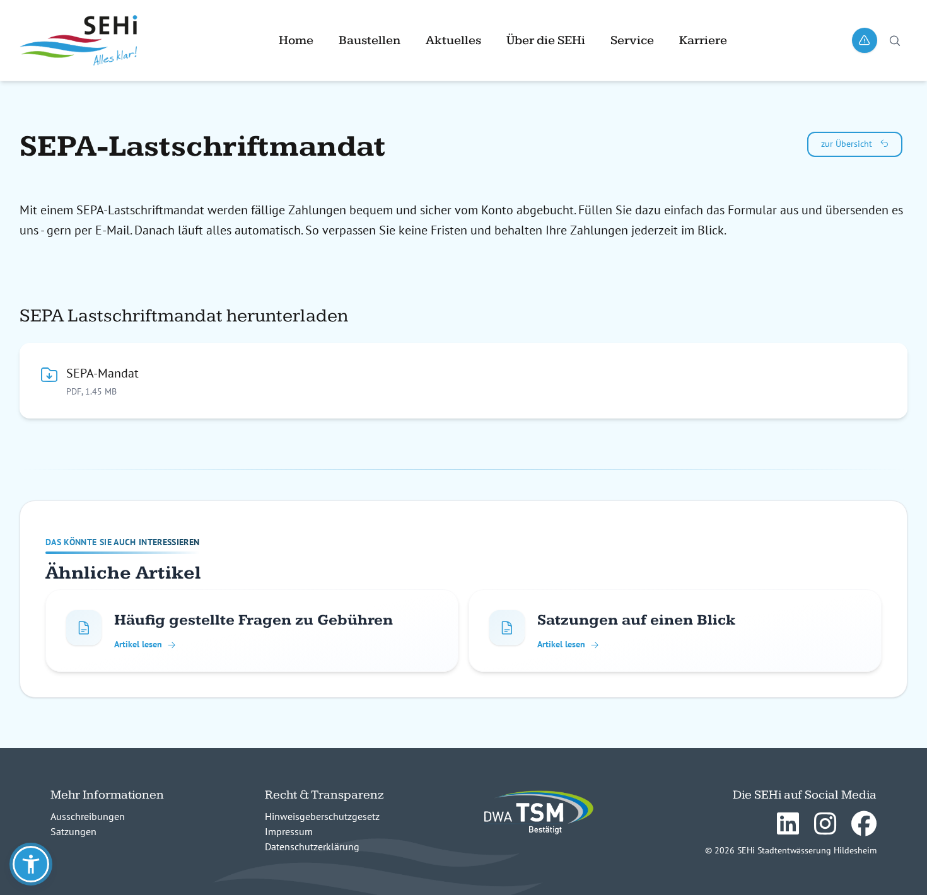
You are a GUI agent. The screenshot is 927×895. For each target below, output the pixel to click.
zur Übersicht (848, 143)
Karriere (703, 40)
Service (632, 40)
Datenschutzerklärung (312, 846)
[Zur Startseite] (86, 40)
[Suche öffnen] (894, 40)
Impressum (289, 831)
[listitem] (251, 630)
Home (296, 40)
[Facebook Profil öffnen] (861, 825)
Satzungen (73, 831)
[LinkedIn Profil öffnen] (785, 825)
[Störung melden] (864, 40)
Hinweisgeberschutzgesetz (322, 816)
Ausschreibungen (87, 816)
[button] (31, 864)
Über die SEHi (545, 40)
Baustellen (369, 40)
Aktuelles (453, 40)
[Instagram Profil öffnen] (822, 825)
